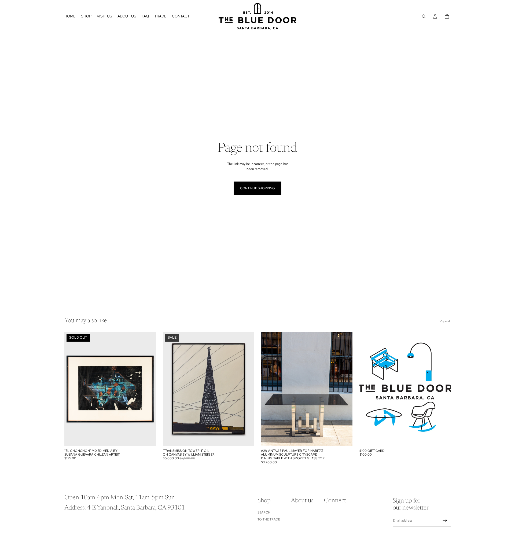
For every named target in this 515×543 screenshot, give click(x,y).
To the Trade (269, 519)
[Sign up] (445, 520)
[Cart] (447, 16)
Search (264, 512)
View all (445, 321)
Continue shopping (257, 188)
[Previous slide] (72, 389)
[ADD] (246, 438)
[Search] (424, 16)
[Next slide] (148, 389)
